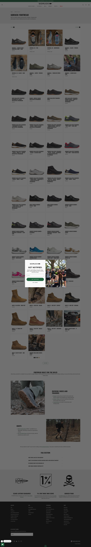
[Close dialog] (64, 262)
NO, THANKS (35, 282)
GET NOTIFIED (35, 279)
